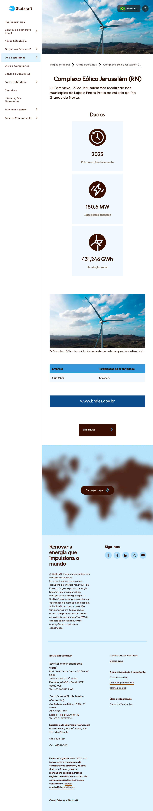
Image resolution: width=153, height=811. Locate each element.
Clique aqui (116, 660)
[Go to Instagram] (134, 555)
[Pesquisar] (145, 8)
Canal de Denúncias (121, 704)
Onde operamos (86, 64)
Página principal (60, 64)
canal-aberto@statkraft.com (62, 785)
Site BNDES (89, 429)
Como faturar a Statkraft (63, 800)
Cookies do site (118, 677)
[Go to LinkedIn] (125, 555)
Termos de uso (118, 687)
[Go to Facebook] (108, 555)
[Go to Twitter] (117, 555)
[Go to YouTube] (143, 555)
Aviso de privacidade (122, 682)
